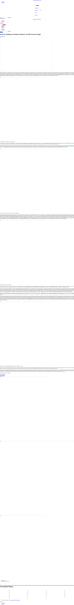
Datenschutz (18, 600)
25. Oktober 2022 (2, 36)
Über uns (36, 15)
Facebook (3, 2)
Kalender (37, 5)
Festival (36, 12)
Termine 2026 (3, 25)
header (4, 374)
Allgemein (1, 32)
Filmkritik (36, 10)
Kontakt (11, 600)
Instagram (3, 1)
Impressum (14, 600)
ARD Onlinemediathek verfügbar (36, 293)
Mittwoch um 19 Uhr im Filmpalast (69, 293)
